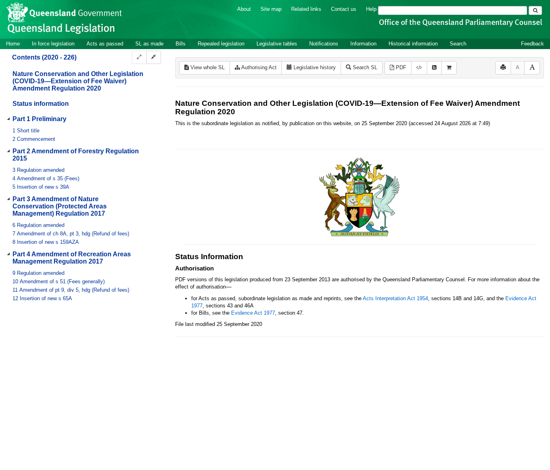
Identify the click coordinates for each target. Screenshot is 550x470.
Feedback (532, 44)
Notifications (323, 44)
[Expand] (139, 57)
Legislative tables (276, 44)
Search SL (364, 67)
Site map (271, 9)
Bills (181, 44)
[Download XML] (419, 67)
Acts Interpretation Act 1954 (395, 298)
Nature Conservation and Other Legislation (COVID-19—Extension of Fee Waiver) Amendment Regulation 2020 (77, 81)
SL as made (149, 44)
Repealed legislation (221, 44)
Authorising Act (258, 67)
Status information (40, 103)
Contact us (343, 9)
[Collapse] (153, 57)
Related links (306, 9)
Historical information (413, 44)
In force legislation (53, 44)
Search (458, 44)
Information (363, 44)
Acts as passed (105, 44)
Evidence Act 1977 (253, 313)
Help (371, 9)
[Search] (535, 10)
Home (13, 44)
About (244, 9)
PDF (400, 67)
